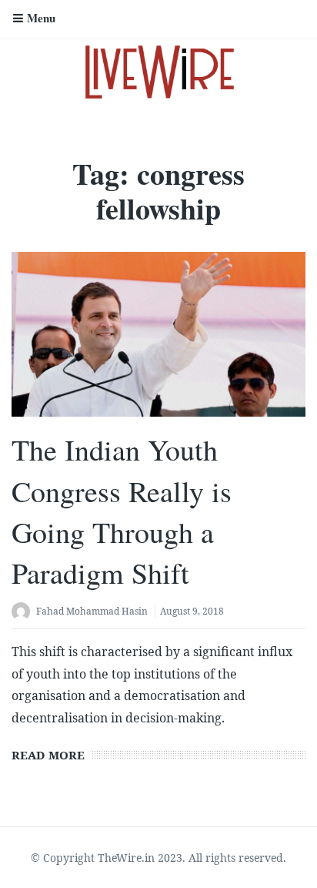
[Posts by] (24, 613)
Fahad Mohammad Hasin (92, 611)
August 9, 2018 (192, 611)
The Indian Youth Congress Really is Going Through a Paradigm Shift (122, 511)
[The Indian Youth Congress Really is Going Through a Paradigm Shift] (158, 334)
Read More (48, 754)
